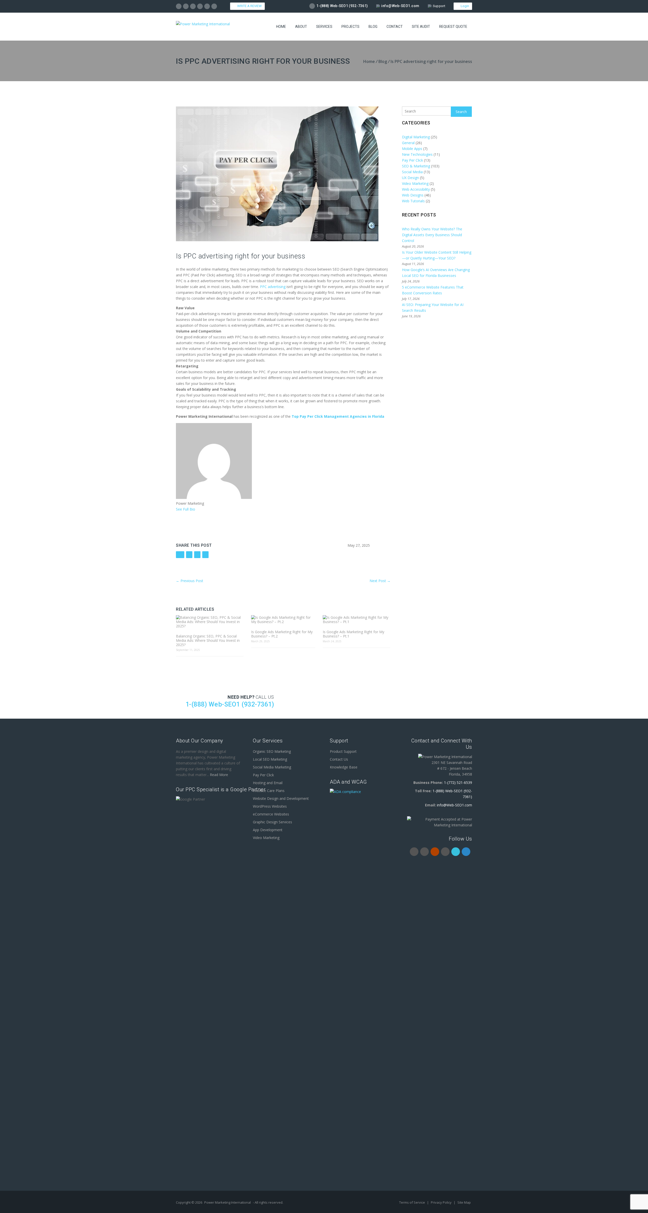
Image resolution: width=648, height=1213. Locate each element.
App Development (267, 829)
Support (439, 6)
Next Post (380, 580)
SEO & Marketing (416, 166)
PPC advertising (272, 286)
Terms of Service (412, 1202)
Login (464, 6)
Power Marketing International (227, 1202)
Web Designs (412, 195)
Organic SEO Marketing (272, 751)
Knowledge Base (343, 767)
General (408, 142)
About (301, 27)
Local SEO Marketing (270, 759)
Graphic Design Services (272, 822)
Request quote (453, 27)
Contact (395, 27)
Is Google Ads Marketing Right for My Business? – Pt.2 (282, 634)
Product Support (343, 751)
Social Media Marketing (272, 767)
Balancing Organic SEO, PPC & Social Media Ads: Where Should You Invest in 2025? (208, 640)
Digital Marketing (416, 137)
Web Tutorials (413, 201)
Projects (350, 27)
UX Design (410, 177)
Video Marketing (415, 183)
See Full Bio (185, 509)
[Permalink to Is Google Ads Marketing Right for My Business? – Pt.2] (283, 619)
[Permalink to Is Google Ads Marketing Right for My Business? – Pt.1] (356, 619)
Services (324, 27)
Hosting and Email (267, 782)
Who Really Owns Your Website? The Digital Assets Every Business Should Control (432, 235)
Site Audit (421, 27)
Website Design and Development (281, 798)
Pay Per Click (412, 160)
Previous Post (189, 580)
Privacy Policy (441, 1202)
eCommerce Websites (271, 814)
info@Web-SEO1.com (400, 6)
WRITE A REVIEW (249, 6)
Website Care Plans (269, 790)
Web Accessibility (416, 189)
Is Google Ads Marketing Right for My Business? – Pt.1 (353, 634)
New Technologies (417, 154)
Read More (219, 774)
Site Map (464, 1202)
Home (281, 27)
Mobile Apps (412, 148)
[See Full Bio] (198, 509)
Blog (373, 27)
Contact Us (339, 759)
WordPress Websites (270, 806)
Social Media (412, 171)
